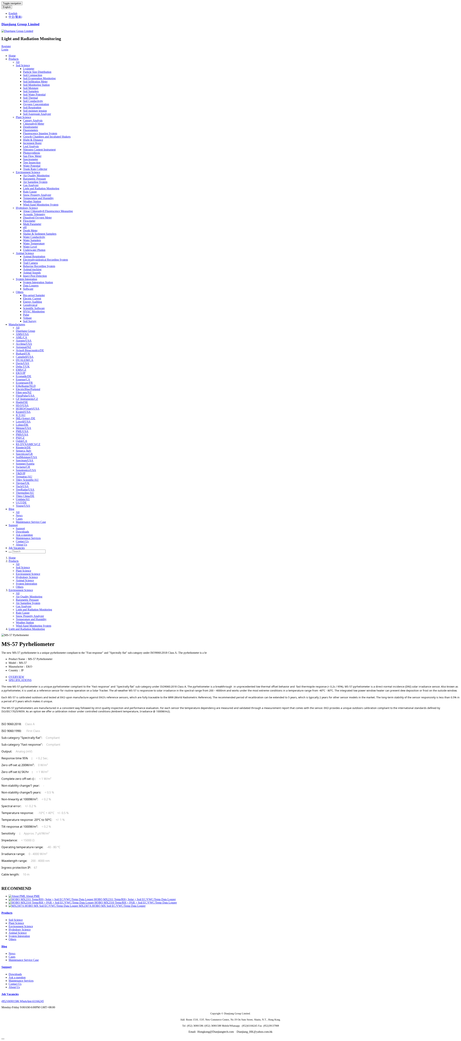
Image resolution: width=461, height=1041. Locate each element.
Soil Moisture (30, 88)
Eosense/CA (23, 379)
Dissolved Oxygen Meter (37, 217)
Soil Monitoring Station (36, 84)
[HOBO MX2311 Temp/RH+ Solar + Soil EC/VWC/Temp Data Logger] (51, 899)
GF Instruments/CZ (27, 398)
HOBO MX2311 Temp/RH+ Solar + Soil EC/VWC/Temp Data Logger (135, 899)
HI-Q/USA (22, 405)
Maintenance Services (28, 538)
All (17, 62)
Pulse (26, 314)
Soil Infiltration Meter (35, 81)
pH (25, 227)
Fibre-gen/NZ (24, 392)
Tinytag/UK (23, 483)
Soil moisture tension (35, 110)
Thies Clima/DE (25, 496)
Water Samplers (32, 240)
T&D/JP (20, 473)
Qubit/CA (21, 441)
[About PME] (17, 896)
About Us (21, 544)
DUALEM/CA (24, 360)
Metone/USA (23, 428)
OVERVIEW (16, 676)
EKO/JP (20, 373)
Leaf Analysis (31, 146)
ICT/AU (21, 415)
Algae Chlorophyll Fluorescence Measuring (48, 211)
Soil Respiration (32, 107)
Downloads (22, 531)
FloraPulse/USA (25, 395)
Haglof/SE (22, 402)
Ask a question (24, 534)
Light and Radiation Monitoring (41, 188)
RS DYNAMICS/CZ (28, 444)
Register (6, 46)
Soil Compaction (32, 75)
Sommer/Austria (25, 463)
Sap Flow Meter (32, 156)
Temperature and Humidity (38, 198)
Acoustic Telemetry (34, 214)
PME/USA (22, 431)
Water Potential (31, 165)
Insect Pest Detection (35, 275)
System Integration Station (38, 282)
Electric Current (32, 298)
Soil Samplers (31, 91)
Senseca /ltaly (23, 450)
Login (4, 49)
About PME (33, 896)
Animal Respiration (34, 256)
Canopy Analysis (32, 120)
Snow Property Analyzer (37, 194)
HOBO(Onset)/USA (27, 408)
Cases (19, 518)
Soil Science (23, 65)
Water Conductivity (34, 237)
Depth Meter (30, 230)
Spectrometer (30, 159)
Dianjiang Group (25, 330)
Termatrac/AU (24, 476)
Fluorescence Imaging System (40, 133)
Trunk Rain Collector (35, 169)
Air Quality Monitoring (36, 175)
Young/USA (23, 505)
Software (28, 288)
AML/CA (21, 337)
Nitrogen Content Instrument (39, 149)
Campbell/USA (24, 356)
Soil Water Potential (34, 94)
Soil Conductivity (33, 101)
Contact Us (22, 541)
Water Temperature (34, 243)
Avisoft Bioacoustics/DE (30, 350)
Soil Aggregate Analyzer (37, 113)
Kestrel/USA (23, 411)
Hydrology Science (27, 207)
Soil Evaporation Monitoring (39, 78)
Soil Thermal (30, 97)
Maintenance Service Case (31, 521)
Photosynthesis (31, 152)
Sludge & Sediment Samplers (39, 233)
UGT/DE (21, 502)
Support (13, 525)
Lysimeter (28, 68)
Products (14, 58)
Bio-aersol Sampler (34, 295)
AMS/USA (22, 334)
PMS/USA (22, 434)
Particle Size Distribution (37, 71)
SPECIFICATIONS (20, 680)
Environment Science (28, 172)
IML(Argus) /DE (25, 418)
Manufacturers (17, 324)
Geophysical (30, 305)
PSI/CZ (20, 437)
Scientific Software (34, 308)
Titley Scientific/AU (27, 479)
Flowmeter (29, 220)
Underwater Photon (34, 249)
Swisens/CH (23, 466)
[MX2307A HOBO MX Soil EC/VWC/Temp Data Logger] (44, 905)
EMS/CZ (21, 369)
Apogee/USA (24, 340)
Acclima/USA (24, 343)
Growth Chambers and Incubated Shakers (47, 136)
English (7, 7)
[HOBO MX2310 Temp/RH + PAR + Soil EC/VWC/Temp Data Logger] (52, 902)
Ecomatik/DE (23, 376)
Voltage (27, 317)
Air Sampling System (35, 181)
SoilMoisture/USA (26, 457)
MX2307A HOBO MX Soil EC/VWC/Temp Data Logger (112, 905)
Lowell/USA (23, 421)
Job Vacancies (17, 547)
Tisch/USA (22, 486)
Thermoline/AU (25, 492)
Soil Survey (29, 321)
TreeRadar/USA (25, 489)
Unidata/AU (23, 499)
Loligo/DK (22, 424)
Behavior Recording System (39, 266)
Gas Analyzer (31, 185)
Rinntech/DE (23, 447)
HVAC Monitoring (34, 311)
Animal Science (25, 253)
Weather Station (32, 201)
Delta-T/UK (23, 366)
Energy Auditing (32, 301)
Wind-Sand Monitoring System (40, 204)
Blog (11, 509)
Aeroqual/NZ (23, 347)
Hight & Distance (33, 139)
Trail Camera (30, 262)
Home (12, 55)
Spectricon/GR (24, 453)
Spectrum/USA (24, 460)
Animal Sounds (32, 272)
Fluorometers (30, 130)
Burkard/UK (23, 353)
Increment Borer (32, 143)
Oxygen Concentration (36, 104)
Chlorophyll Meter (33, 123)
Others (19, 292)
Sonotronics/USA (26, 470)
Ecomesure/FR (24, 382)
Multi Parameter (32, 224)
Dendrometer (30, 126)
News (19, 515)
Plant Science (23, 117)
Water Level (30, 246)
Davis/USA (22, 363)
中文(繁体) (15, 16)
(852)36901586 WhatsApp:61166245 (22, 1001)
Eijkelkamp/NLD (26, 385)
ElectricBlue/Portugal (28, 389)
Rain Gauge (30, 191)
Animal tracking (32, 269)
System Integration (26, 279)
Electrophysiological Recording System (45, 259)
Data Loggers (31, 285)
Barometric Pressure (34, 178)
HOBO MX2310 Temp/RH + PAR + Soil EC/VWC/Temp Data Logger (136, 902)
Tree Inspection (32, 162)
